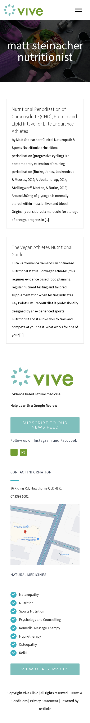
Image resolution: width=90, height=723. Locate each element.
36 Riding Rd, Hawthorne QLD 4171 (36, 488)
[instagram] (23, 452)
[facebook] (14, 452)
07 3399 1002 (19, 496)
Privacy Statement (44, 701)
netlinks (45, 709)
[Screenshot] (45, 505)
